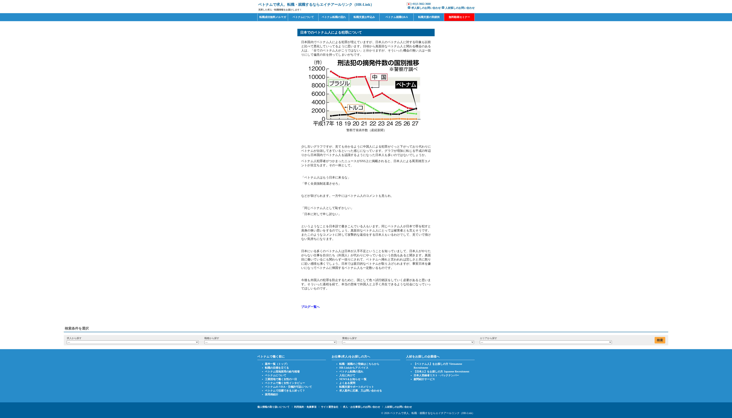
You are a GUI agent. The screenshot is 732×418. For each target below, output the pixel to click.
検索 (660, 340)
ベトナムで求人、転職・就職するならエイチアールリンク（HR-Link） (432, 413)
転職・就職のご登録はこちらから (359, 364)
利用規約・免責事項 (305, 406)
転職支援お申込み (364, 17)
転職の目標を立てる (277, 367)
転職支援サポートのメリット (356, 386)
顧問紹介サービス (424, 379)
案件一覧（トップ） (277, 364)
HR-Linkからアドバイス (353, 367)
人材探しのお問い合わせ (460, 7)
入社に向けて (347, 375)
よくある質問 (347, 383)
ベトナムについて (303, 17)
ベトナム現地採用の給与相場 (282, 371)
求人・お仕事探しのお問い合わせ (361, 406)
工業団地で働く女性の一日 (281, 379)
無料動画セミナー (459, 17)
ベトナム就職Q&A (396, 17)
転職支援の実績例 (429, 17)
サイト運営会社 (329, 406)
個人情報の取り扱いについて (273, 406)
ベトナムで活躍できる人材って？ (285, 390)
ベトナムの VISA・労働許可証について (288, 386)
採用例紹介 (271, 394)
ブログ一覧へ (310, 306)
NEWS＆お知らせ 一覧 (353, 379)
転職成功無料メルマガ (272, 17)
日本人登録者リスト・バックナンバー (436, 375)
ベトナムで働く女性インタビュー (285, 383)
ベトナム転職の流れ (334, 17)
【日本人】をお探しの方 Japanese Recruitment (441, 371)
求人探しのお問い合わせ (426, 7)
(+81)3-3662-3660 (421, 3)
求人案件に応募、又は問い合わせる (360, 390)
